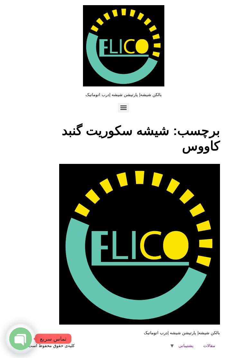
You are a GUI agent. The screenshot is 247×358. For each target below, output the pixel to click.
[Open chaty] (20, 338)
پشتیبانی (186, 345)
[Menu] (123, 107)
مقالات (209, 345)
